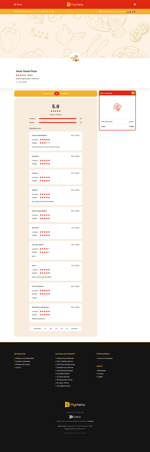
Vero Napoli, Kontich (63, 386)
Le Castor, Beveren (63, 377)
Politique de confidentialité (24, 358)
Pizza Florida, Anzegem (65, 370)
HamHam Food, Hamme (65, 367)
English (100, 377)
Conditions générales (22, 361)
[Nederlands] (128, 11)
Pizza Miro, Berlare (63, 374)
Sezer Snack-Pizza (42, 11)
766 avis (30, 75)
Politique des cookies (22, 364)
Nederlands (102, 370)
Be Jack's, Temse (63, 383)
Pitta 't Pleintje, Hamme (65, 361)
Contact (18, 367)
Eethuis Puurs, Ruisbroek (65, 358)
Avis (53, 11)
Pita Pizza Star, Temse (64, 380)
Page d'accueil (18, 11)
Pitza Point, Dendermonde (66, 364)
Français (101, 374)
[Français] (131, 11)
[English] (134, 11)
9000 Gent (29, 11)
